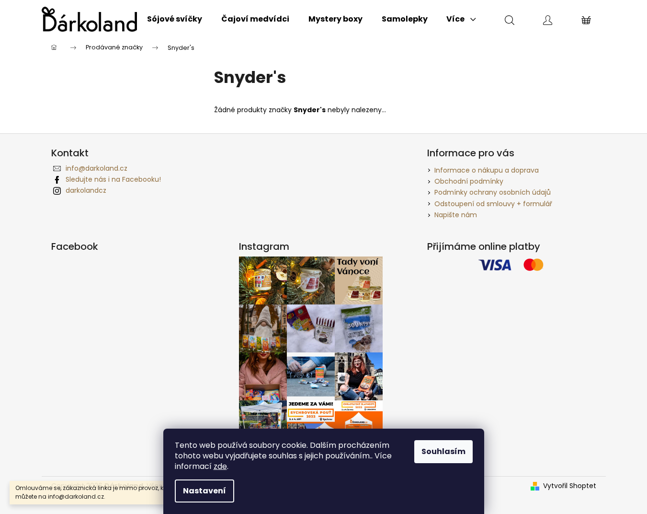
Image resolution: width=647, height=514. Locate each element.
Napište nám (455, 215)
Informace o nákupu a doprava (486, 170)
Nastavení (204, 490)
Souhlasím (443, 451)
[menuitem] (174, 19)
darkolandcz (86, 190)
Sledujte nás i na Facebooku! (113, 179)
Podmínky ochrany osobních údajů (492, 192)
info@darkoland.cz (96, 168)
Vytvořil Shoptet (569, 486)
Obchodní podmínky (468, 181)
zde (220, 466)
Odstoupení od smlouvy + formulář (493, 204)
